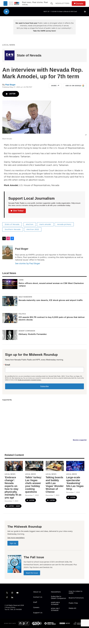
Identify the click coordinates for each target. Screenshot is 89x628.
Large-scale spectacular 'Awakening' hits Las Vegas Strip (75, 483)
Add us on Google (73, 86)
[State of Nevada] (9, 55)
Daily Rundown (25, 297)
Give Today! (18, 211)
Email (7, 365)
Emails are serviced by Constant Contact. (29, 380)
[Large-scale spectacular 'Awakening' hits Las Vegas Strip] (75, 466)
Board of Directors (76, 598)
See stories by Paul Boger (27, 263)
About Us (37, 592)
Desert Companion (27, 331)
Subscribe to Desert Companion (58, 597)
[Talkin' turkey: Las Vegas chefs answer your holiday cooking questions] (34, 466)
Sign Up (13, 543)
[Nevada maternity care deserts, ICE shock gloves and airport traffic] (9, 301)
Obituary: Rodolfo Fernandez (33, 334)
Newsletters (62, 3)
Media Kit (72, 608)
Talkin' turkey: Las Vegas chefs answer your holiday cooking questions (33, 484)
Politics (22, 314)
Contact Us (37, 597)
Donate (79, 3)
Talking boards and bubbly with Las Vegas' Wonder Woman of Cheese (55, 484)
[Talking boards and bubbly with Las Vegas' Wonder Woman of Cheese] (55, 466)
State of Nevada (29, 55)
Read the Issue (32, 573)
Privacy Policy (10, 607)
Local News (8, 45)
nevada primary (64, 224)
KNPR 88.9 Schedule (55, 603)
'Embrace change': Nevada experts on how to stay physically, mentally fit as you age (13, 487)
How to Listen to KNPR (75, 592)
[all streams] (85, 11)
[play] (6, 11)
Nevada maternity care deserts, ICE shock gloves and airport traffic (51, 300)
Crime (21, 280)
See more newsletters (16, 537)
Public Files (73, 603)
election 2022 (33, 229)
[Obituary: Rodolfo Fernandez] (9, 335)
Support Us (37, 613)
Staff (35, 602)
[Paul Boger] (7, 252)
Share (54, 86)
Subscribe (44, 386)
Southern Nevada (13, 229)
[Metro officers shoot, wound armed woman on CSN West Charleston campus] (9, 284)
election (29, 224)
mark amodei (45, 224)
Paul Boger (10, 85)
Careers (36, 607)
